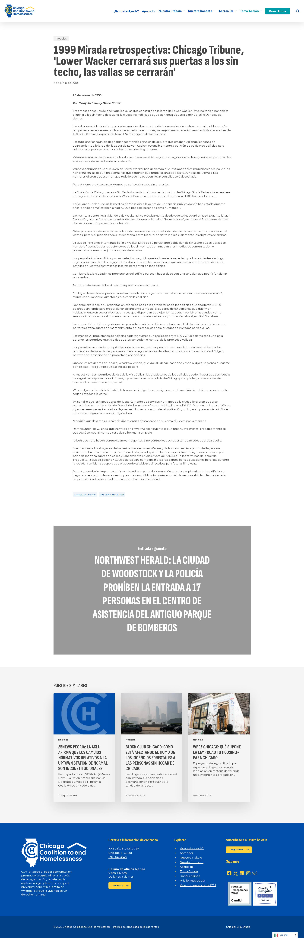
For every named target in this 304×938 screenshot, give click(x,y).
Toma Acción (189, 871)
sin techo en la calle (112, 494)
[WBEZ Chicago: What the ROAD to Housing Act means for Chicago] (219, 747)
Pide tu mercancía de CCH (198, 885)
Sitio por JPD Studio (238, 926)
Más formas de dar (192, 880)
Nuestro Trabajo (191, 857)
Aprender (186, 853)
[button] (119, 885)
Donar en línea (190, 876)
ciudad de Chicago (85, 494)
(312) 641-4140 (117, 857)
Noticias (61, 38)
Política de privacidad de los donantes (136, 926)
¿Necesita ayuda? (192, 848)
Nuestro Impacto (191, 862)
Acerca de (187, 866)
